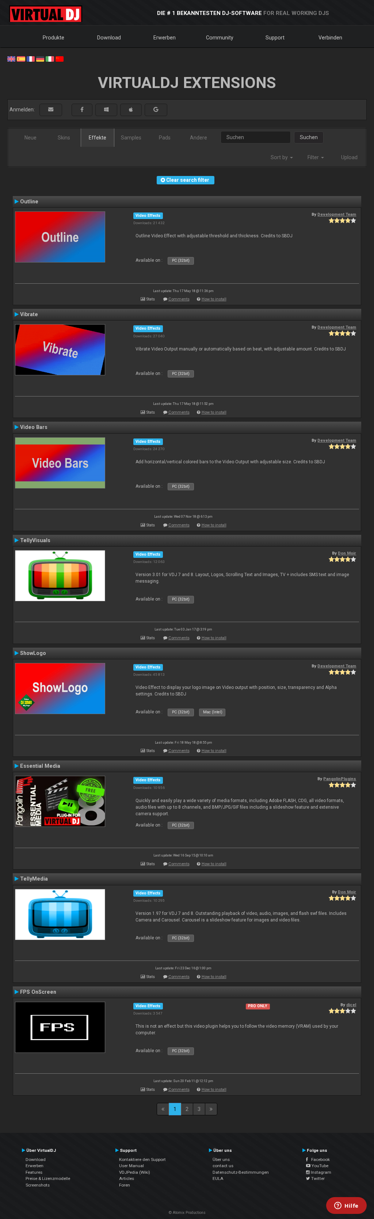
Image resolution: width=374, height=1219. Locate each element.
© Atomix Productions (187, 1212)
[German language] (40, 58)
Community (219, 38)
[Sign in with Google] (156, 110)
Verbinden (330, 38)
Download (109, 38)
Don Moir (347, 553)
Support (275, 38)
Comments (179, 299)
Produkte (53, 38)
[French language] (31, 58)
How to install (214, 299)
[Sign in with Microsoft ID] (106, 110)
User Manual (131, 1165)
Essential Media (40, 766)
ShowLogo (33, 653)
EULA (218, 1178)
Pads (165, 138)
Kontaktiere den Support (142, 1159)
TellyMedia (34, 879)
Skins (64, 138)
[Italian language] (50, 58)
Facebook (319, 1159)
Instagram (320, 1172)
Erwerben (164, 38)
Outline (29, 201)
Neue (30, 138)
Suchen (309, 137)
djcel (351, 1004)
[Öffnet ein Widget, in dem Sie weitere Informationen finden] (346, 1206)
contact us (223, 1165)
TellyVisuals (35, 540)
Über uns (221, 1159)
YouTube (319, 1165)
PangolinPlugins (339, 778)
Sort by (280, 157)
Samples (131, 138)
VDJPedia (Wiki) (134, 1172)
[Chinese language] (60, 58)
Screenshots (38, 1185)
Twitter (317, 1178)
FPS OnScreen (38, 992)
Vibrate (29, 314)
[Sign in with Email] (50, 110)
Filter (314, 157)
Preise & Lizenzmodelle (48, 1178)
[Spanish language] (21, 58)
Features (34, 1172)
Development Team (336, 214)
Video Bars (33, 427)
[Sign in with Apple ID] (131, 110)
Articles (126, 1178)
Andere (198, 138)
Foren (124, 1185)
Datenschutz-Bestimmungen (241, 1172)
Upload (349, 157)
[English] (11, 58)
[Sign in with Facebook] (82, 110)
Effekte (97, 138)
